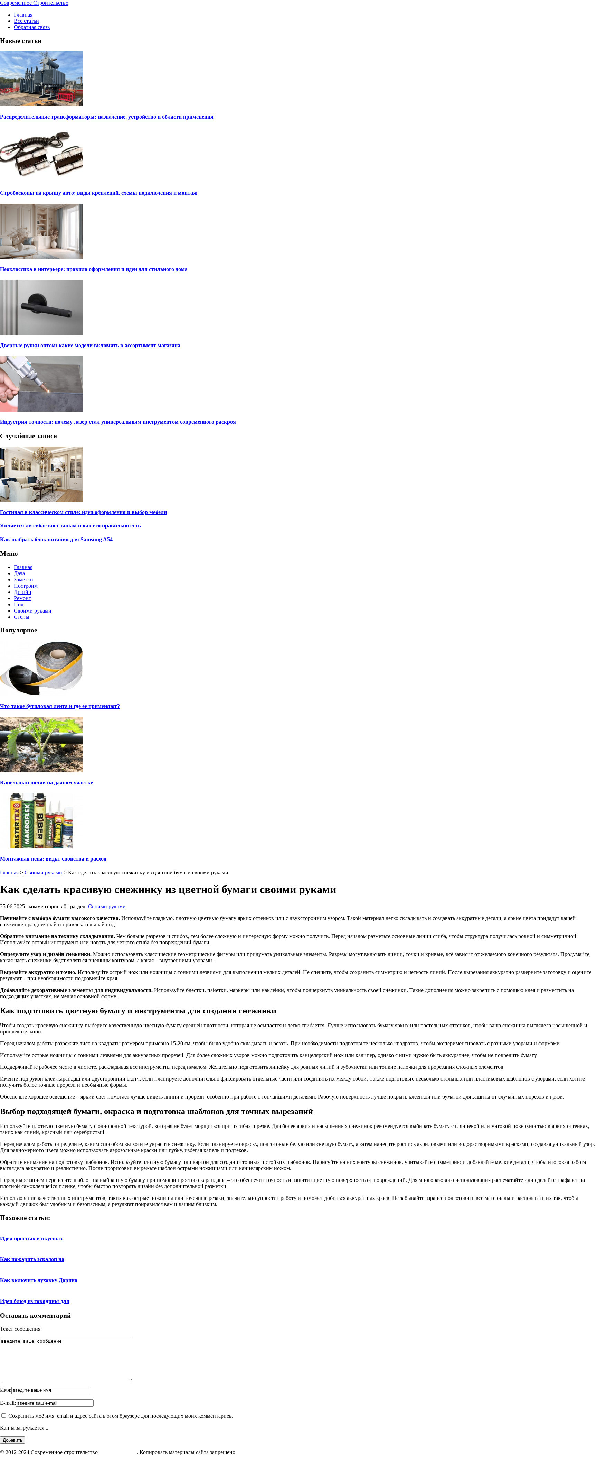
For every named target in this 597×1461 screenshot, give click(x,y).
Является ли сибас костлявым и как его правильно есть (70, 526)
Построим (26, 586)
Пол (18, 604)
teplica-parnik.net (118, 1452)
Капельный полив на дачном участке (46, 782)
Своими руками (32, 611)
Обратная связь (32, 27)
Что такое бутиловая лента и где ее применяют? (60, 706)
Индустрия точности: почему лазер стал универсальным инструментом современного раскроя (118, 422)
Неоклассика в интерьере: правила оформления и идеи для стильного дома (94, 269)
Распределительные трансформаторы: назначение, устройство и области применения (107, 117)
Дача (19, 573)
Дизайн (22, 592)
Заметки (23, 579)
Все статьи (26, 21)
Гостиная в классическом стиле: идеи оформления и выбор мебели (83, 512)
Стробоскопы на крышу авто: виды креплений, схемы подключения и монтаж (98, 193)
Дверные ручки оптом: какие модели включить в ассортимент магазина (90, 345)
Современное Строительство (34, 3)
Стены (21, 617)
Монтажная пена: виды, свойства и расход (53, 859)
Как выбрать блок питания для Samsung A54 (56, 539)
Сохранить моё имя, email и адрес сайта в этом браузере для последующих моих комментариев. (120, 1416)
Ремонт (22, 598)
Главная (23, 15)
